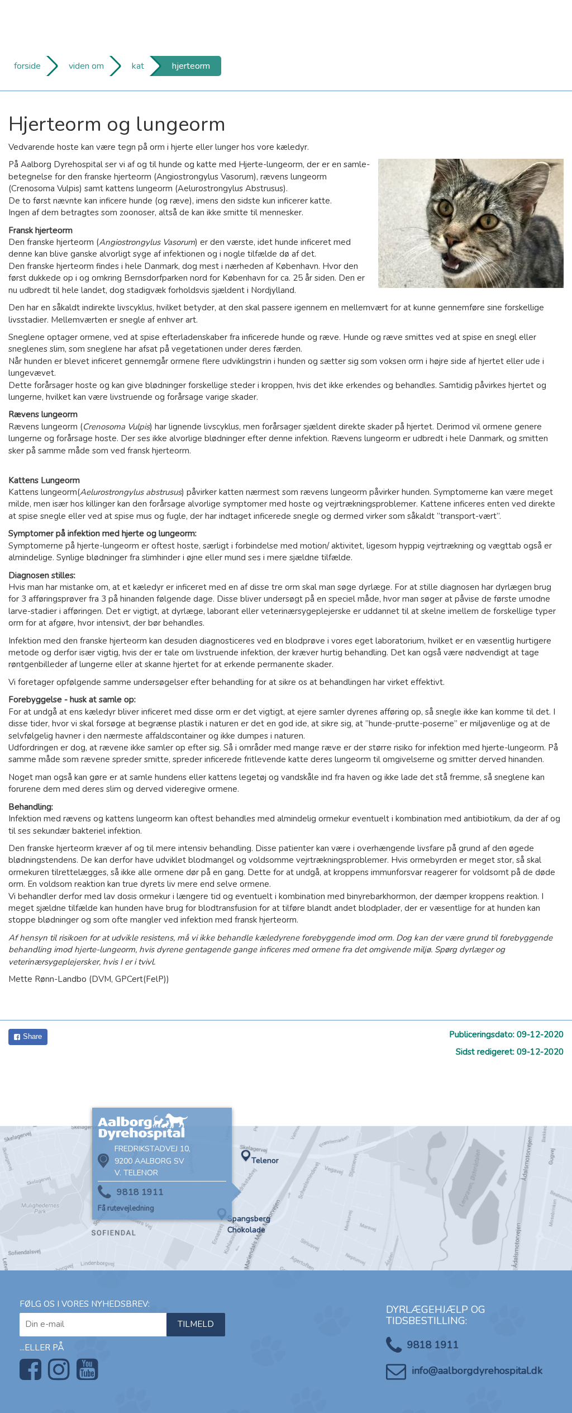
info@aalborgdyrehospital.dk (477, 1370)
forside (27, 66)
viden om (86, 66)
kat (138, 66)
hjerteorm (191, 66)
